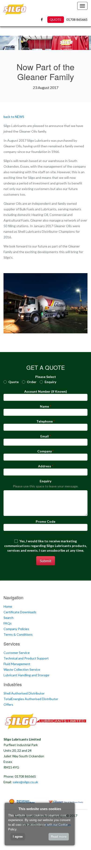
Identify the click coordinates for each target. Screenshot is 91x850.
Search (9, 618)
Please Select (45, 377)
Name (44, 406)
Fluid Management (17, 664)
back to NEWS (14, 117)
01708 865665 (77, 19)
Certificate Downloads (20, 612)
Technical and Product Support (26, 658)
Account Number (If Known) (45, 391)
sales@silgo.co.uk (25, 782)
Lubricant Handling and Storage (26, 675)
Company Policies (16, 629)
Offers (8, 704)
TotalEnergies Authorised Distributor (31, 699)
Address (44, 466)
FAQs (8, 623)
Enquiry (45, 481)
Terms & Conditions (18, 634)
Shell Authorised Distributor (24, 693)
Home (8, 606)
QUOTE (56, 19)
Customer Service (17, 653)
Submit (45, 560)
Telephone (44, 421)
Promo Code (45, 521)
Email (44, 436)
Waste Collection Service (22, 669)
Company (44, 451)
